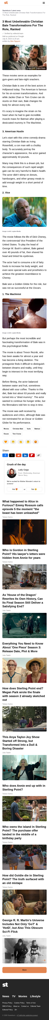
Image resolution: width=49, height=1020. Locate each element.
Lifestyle (35, 996)
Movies (6, 429)
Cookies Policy (19, 1003)
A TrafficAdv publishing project (27, 1015)
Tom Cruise (17, 434)
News (5, 996)
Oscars (6, 434)
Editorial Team (35, 1006)
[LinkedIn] (25, 455)
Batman (37, 429)
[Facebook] (5, 455)
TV (13, 996)
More (24, 970)
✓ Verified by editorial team (12, 33)
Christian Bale (18, 429)
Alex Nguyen (15, 41)
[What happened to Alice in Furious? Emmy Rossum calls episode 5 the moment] (24, 522)
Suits (29, 429)
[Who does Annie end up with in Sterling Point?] (24, 802)
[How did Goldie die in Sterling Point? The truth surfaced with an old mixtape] (24, 894)
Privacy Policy (7, 1003)
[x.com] (12, 455)
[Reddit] (18, 455)
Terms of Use (31, 1003)
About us (16, 1006)
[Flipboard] (32, 455)
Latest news (16, 10)
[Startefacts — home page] (6, 3)
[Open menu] (44, 3)
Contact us (25, 1006)
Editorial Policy (7, 1010)
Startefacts (6, 10)
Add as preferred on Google (13, 36)
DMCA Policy (7, 1006)
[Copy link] (38, 455)
